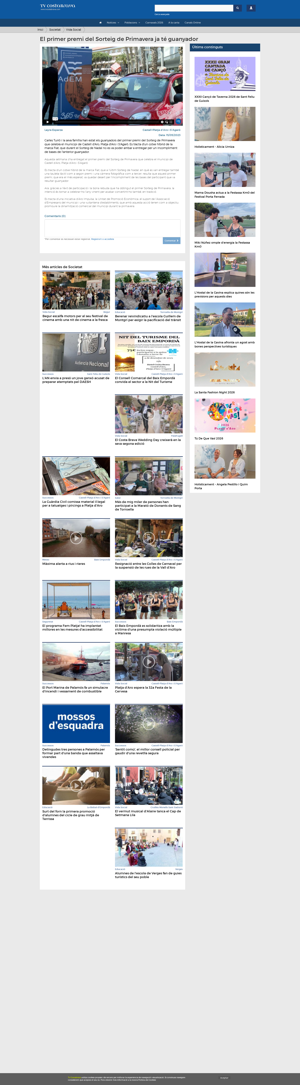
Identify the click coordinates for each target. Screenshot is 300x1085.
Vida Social (73, 29)
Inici (40, 29)
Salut (118, 498)
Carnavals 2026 (154, 22)
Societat (55, 29)
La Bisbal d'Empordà (98, 807)
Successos (48, 374)
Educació (120, 312)
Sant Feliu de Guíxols (98, 374)
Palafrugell (177, 436)
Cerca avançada (162, 14)
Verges (179, 869)
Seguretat (47, 621)
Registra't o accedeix (102, 239)
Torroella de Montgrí (171, 312)
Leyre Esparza (54, 130)
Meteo (45, 559)
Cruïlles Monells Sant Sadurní (167, 807)
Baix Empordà (102, 559)
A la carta (173, 22)
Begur (106, 312)
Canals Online (193, 22)
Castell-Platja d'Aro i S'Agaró (161, 130)
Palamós (105, 683)
